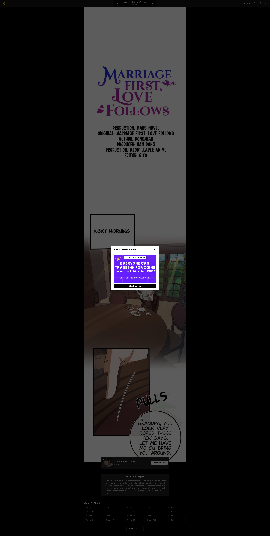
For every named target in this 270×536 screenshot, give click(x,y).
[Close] (154, 249)
